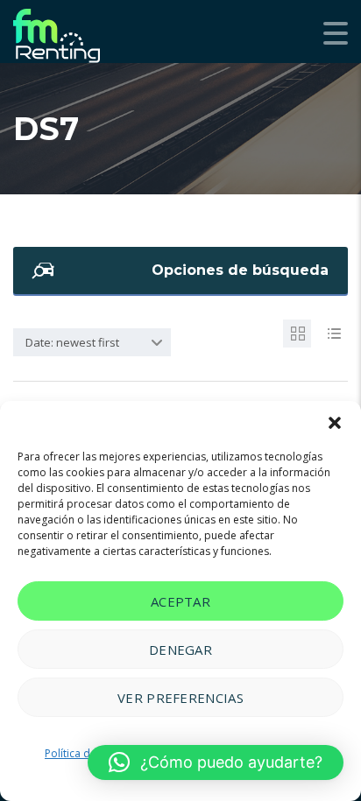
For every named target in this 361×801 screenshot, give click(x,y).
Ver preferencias (180, 697)
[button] (334, 423)
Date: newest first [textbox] (72, 342)
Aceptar (180, 601)
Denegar (180, 649)
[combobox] (92, 342)
